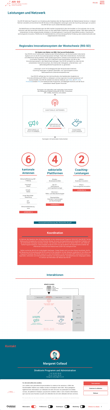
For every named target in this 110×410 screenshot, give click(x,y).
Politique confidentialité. (62, 400)
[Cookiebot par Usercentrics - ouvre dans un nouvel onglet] (11, 406)
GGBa (70, 80)
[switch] (50, 406)
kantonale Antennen (28, 171)
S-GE (79, 80)
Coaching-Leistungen (82, 171)
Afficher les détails (94, 406)
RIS (39, 82)
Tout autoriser (95, 383)
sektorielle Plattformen (55, 171)
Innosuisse (29, 82)
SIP (76, 80)
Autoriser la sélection (95, 388)
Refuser (95, 393)
